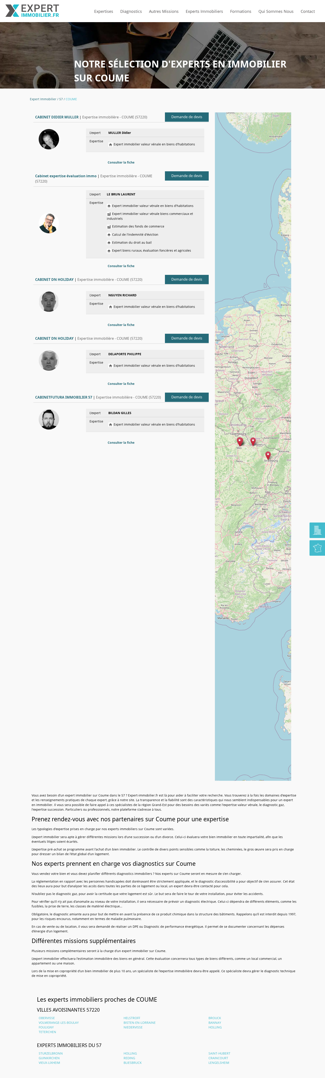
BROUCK (214, 1018)
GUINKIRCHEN (49, 1058)
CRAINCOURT (218, 1058)
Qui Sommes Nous (276, 11)
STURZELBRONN (51, 1053)
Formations (240, 11)
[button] (253, 441)
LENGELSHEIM (218, 1063)
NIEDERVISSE (133, 1027)
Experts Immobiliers (204, 11)
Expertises (103, 11)
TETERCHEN (47, 1032)
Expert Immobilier (43, 99)
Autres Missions (164, 11)
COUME (71, 99)
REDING (129, 1058)
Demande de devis (186, 116)
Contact (308, 11)
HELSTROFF (132, 1018)
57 (61, 99)
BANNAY (214, 1022)
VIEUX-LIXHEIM (49, 1063)
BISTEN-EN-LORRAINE (140, 1022)
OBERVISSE (47, 1018)
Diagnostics (131, 11)
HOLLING (215, 1027)
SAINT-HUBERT (219, 1053)
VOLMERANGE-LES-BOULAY (59, 1022)
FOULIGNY (46, 1027)
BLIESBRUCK (133, 1063)
